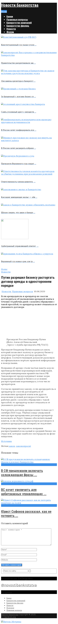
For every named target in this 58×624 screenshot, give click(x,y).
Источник (6, 441)
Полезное (10, 608)
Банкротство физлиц (17, 25)
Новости (11, 28)
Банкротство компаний (19, 22)
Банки (9, 16)
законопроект (23, 446)
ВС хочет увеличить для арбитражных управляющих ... (23, 492)
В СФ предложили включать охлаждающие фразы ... (22, 473)
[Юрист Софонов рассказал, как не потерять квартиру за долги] (29, 501)
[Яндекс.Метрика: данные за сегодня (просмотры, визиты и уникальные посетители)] (11, 621)
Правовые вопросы (17, 19)
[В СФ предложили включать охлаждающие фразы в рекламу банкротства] (29, 460)
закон (12, 446)
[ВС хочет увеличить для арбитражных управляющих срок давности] (29, 481)
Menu (4, 11)
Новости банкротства (19, 5)
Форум (10, 32)
